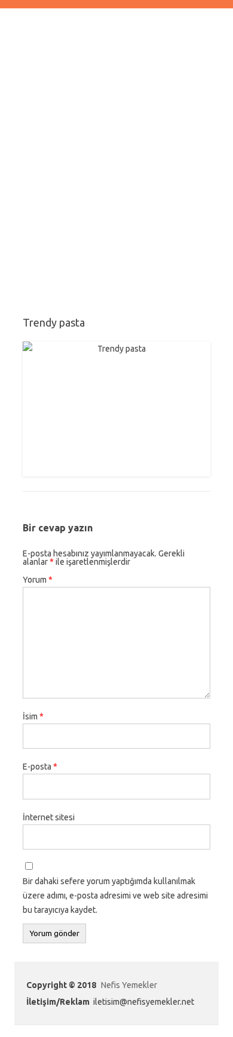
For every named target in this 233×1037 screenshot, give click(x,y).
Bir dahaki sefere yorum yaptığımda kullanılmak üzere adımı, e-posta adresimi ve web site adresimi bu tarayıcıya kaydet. (115, 895)
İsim (33, 716)
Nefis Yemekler (129, 985)
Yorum (38, 579)
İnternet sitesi (49, 817)
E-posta (40, 766)
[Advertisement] (116, 173)
